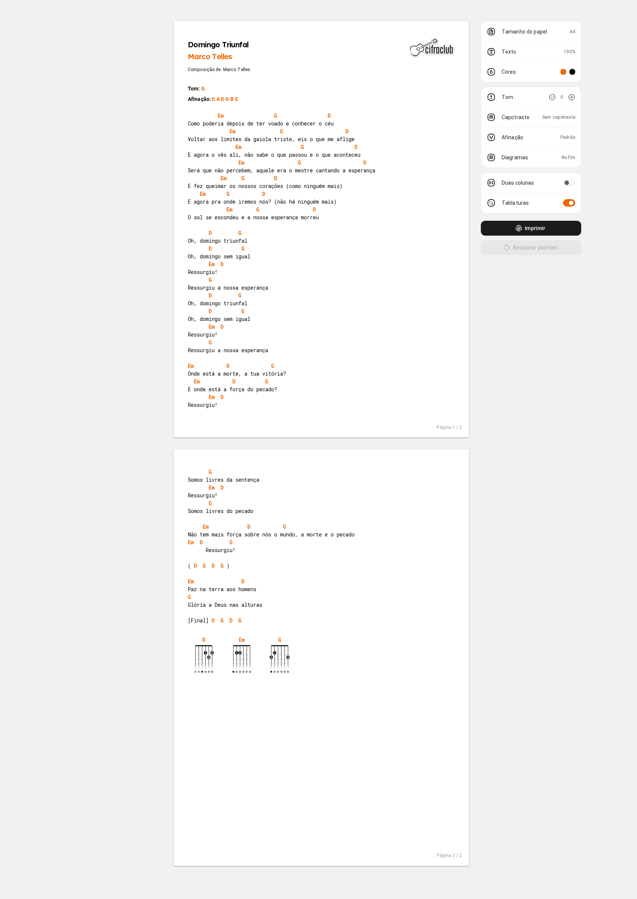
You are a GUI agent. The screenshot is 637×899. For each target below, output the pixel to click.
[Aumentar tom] (572, 97)
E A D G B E (225, 99)
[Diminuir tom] (552, 97)
